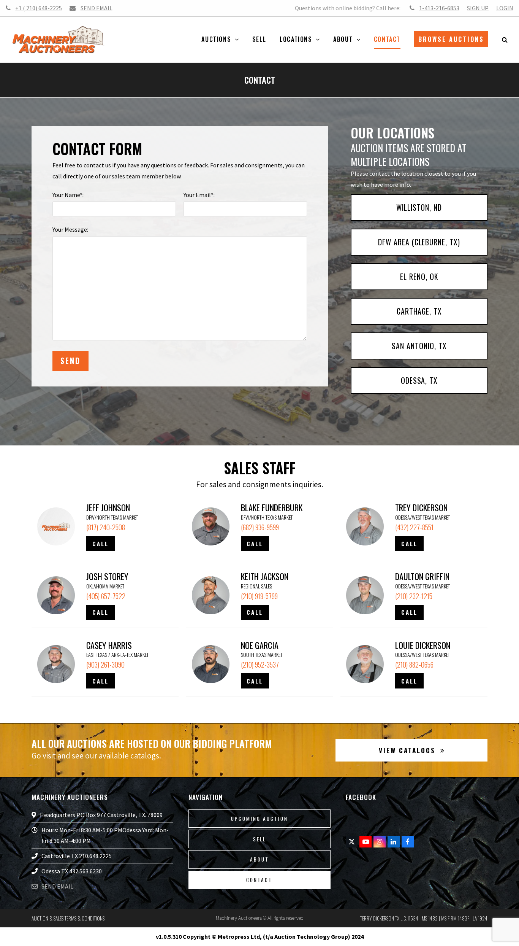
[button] (505, 39)
